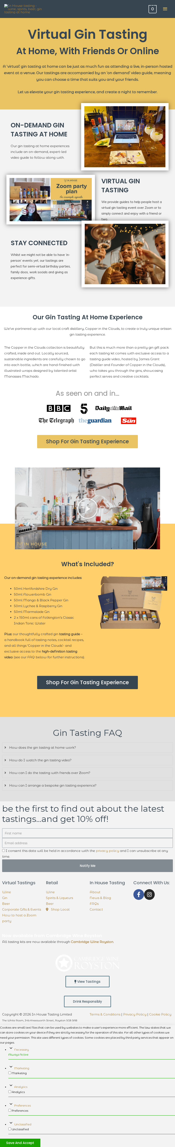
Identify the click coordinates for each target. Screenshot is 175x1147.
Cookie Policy (160, 1014)
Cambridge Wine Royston (92, 942)
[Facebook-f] (138, 894)
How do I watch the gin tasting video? (40, 760)
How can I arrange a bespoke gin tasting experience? (52, 785)
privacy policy (107, 851)
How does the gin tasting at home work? (42, 747)
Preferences (22, 1105)
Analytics (20, 1087)
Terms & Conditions (105, 1014)
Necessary (21, 1049)
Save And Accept (20, 1143)
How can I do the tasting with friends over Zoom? (49, 773)
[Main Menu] (165, 9)
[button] (87, 441)
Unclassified (22, 1124)
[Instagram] (149, 894)
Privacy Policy (134, 1014)
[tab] (87, 747)
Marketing (21, 1068)
